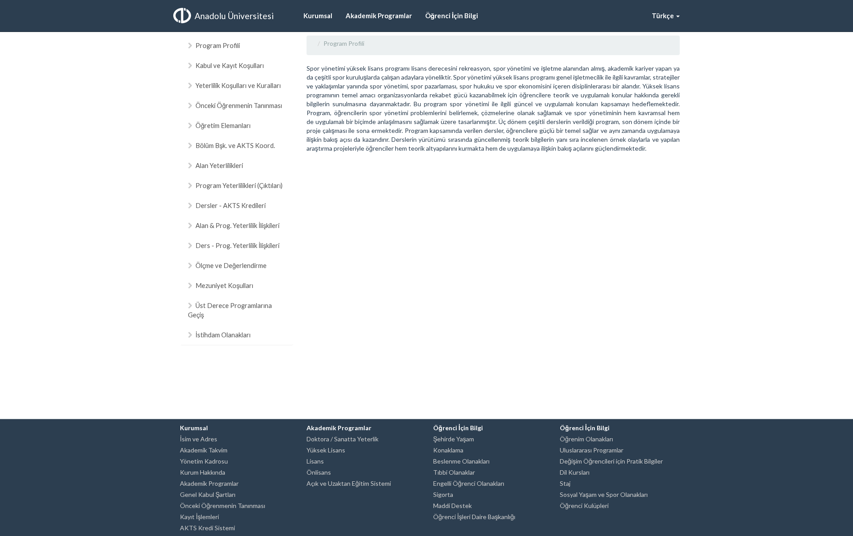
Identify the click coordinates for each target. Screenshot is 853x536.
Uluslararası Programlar (591, 450)
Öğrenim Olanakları (586, 439)
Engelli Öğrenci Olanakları (468, 483)
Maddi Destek (452, 505)
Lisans (315, 461)
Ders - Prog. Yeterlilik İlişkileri (237, 245)
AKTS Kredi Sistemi (207, 528)
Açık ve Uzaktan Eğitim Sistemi (349, 483)
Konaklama (448, 450)
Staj (565, 483)
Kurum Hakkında (202, 472)
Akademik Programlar (209, 483)
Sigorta (443, 494)
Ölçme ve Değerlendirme (231, 265)
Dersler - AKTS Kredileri (230, 205)
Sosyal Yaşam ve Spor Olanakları (604, 494)
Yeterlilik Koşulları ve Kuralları (238, 85)
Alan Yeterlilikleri (219, 165)
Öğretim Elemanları (223, 125)
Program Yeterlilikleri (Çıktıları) (239, 185)
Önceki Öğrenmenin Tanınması (238, 105)
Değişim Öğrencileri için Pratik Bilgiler (611, 461)
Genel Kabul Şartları (207, 494)
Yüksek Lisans (326, 450)
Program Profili (217, 45)
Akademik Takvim (203, 450)
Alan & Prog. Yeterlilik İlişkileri (237, 225)
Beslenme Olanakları (461, 461)
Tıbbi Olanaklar (454, 472)
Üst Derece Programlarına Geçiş (230, 310)
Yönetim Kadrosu (204, 461)
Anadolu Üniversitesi (234, 16)
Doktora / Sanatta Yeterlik (343, 439)
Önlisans (319, 472)
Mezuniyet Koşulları (224, 285)
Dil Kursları (575, 472)
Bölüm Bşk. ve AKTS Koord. (235, 145)
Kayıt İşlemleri (199, 516)
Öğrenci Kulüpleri (584, 505)
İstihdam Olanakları (223, 335)
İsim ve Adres (198, 439)
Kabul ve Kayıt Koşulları (229, 65)
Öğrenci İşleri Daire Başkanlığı (474, 516)
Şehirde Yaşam (453, 439)
